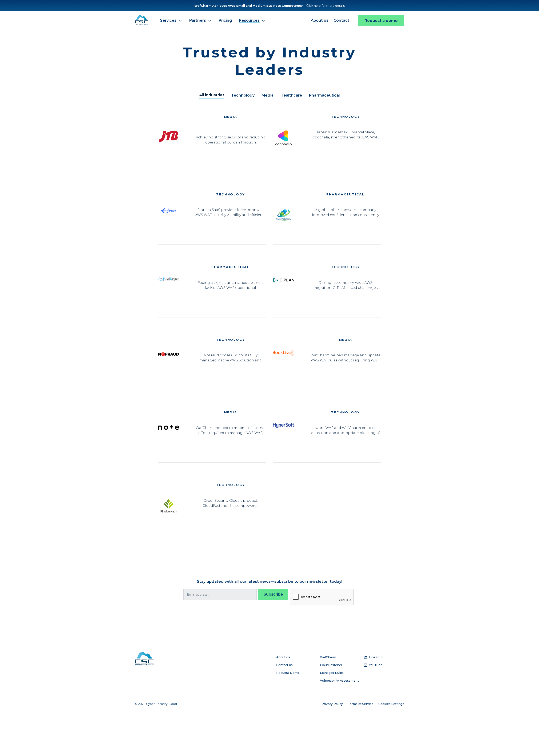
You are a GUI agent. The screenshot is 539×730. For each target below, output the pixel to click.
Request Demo (287, 673)
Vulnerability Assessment (339, 680)
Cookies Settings (391, 704)
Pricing (225, 21)
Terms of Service (360, 704)
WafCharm (328, 657)
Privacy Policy (332, 704)
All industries (211, 95)
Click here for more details (325, 6)
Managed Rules (332, 673)
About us (319, 21)
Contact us (284, 665)
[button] (171, 20)
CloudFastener (331, 665)
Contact (341, 21)
